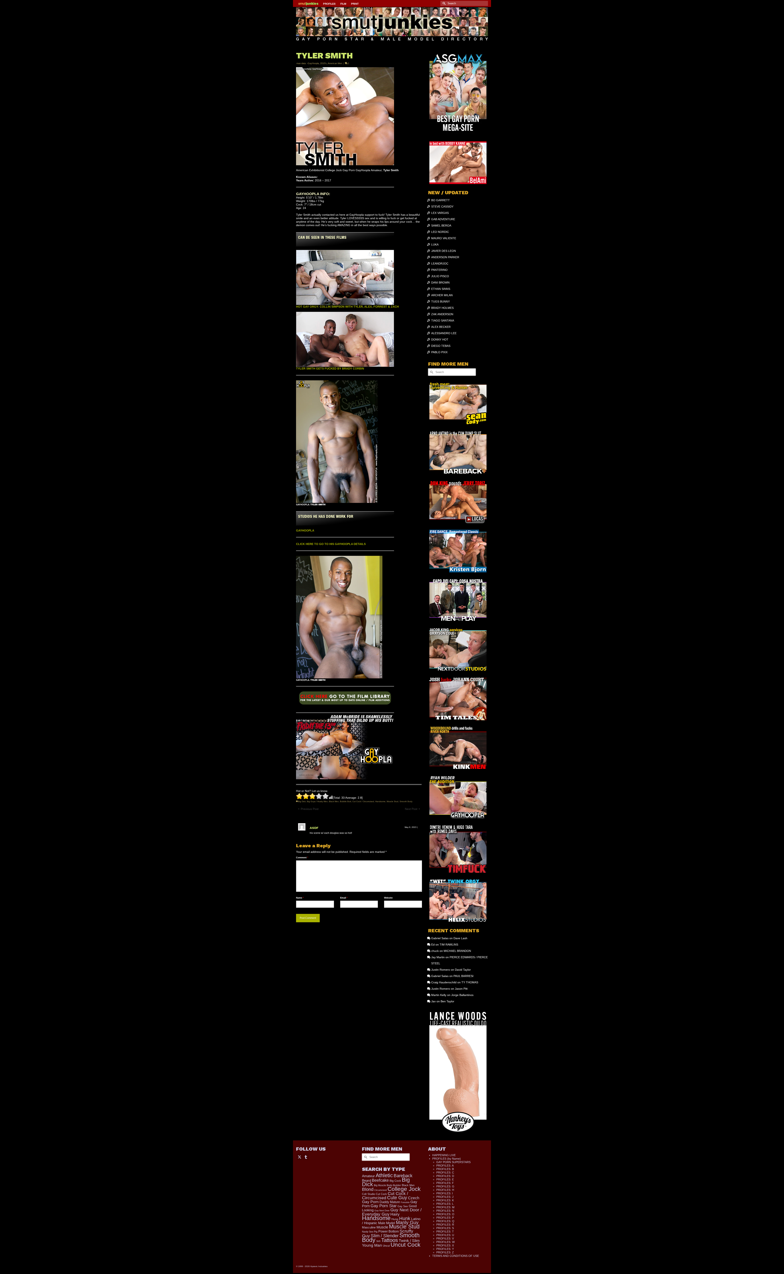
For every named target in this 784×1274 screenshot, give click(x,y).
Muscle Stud (392, 801)
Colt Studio (368, 1194)
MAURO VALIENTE (443, 238)
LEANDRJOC (439, 263)
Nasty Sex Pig (370, 1231)
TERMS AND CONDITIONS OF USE (455, 1255)
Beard (366, 1180)
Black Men (334, 801)
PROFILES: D (445, 1176)
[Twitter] (299, 1156)
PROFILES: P (445, 1217)
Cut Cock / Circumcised (363, 801)
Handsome (380, 801)
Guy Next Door (382, 1210)
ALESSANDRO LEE (444, 333)
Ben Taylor (447, 1001)
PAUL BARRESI (463, 976)
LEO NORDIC (440, 231)
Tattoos (389, 1240)
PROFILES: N (445, 1210)
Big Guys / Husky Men (317, 801)
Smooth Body (406, 801)
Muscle (382, 1227)
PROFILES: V (445, 1238)
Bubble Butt (345, 801)
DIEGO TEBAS (440, 345)
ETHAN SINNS (440, 288)
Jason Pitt (461, 988)
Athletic (384, 1175)
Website (388, 898)
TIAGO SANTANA (442, 320)
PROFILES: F (445, 1183)
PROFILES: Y (445, 1249)
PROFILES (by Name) (446, 1158)
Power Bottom (388, 1231)
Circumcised (380, 1190)
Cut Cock (381, 1194)
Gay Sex (403, 1206)
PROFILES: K (445, 1200)
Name (300, 898)
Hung (394, 1219)
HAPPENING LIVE (444, 1155)
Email (343, 898)
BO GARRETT (440, 200)
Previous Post (309, 809)
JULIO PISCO (440, 276)
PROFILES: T (445, 1231)
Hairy (395, 1214)
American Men (335, 63)
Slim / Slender (385, 1235)
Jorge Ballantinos (462, 995)
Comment (302, 857)
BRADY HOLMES (442, 307)
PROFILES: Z (445, 1252)
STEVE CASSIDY (442, 206)
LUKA (435, 244)
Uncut (386, 1245)
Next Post (411, 809)
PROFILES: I (444, 1193)
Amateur (368, 1176)
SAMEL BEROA (441, 225)
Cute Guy (397, 1197)
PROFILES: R (445, 1224)
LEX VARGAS (440, 212)
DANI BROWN (440, 282)
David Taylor (463, 969)
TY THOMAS (469, 982)
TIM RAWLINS (449, 944)
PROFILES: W (445, 1242)
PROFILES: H (445, 1189)
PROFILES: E (445, 1179)
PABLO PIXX (439, 352)
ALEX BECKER (441, 326)
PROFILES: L (445, 1203)
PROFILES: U (445, 1235)
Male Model (386, 1223)
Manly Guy (407, 1222)
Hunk (404, 1218)
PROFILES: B (445, 1169)
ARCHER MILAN (442, 295)
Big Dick (302, 801)
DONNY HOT (439, 339)
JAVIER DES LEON (443, 250)
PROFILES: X (445, 1245)
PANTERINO (439, 269)
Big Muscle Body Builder (387, 1185)
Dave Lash (460, 938)
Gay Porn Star (384, 1206)
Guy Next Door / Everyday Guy (392, 1211)
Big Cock (395, 1180)
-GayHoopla (313, 63)
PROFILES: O (445, 1214)
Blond (367, 1189)
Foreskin (405, 1202)
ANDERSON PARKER (445, 257)
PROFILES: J (444, 1196)
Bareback (403, 1175)
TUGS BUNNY (440, 301)
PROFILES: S (445, 1228)
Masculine (369, 1227)
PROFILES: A (445, 1165)
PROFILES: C (445, 1172)
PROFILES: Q (445, 1221)
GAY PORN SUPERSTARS (453, 1162)
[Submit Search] (443, 3)
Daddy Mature (390, 1202)
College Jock (404, 1189)
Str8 (378, 1241)
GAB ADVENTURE (443, 219)
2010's (323, 63)
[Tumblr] (306, 1156)
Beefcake (380, 1180)
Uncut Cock (405, 1244)
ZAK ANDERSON (442, 314)
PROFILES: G (445, 1186)
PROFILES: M (445, 1207)
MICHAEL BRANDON (457, 950)
